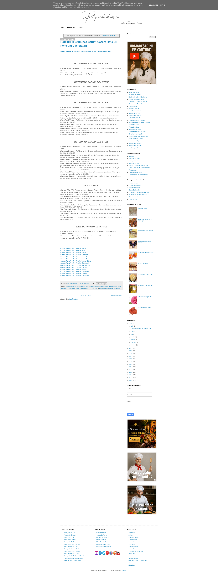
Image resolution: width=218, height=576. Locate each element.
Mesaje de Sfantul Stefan (72, 551)
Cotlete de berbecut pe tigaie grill (141, 328)
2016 (131, 372)
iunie (132, 331)
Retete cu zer (133, 170)
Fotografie (132, 553)
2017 (131, 369)
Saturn (101, 288)
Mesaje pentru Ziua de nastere (73, 558)
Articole (131, 535)
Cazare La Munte (101, 535)
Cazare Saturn (104, 286)
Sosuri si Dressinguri (135, 134)
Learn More (153, 5)
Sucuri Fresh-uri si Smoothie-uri (138, 136)
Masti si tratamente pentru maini (139, 165)
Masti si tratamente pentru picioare (139, 168)
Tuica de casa (133, 199)
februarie (134, 342)
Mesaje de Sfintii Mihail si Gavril (74, 556)
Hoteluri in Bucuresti (102, 537)
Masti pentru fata (134, 161)
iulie (132, 326)
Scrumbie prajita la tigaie (146, 230)
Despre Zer (132, 544)
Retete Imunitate (134, 127)
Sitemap (80, 27)
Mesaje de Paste (69, 542)
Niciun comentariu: (85, 283)
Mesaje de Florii (69, 537)
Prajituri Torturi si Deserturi (137, 120)
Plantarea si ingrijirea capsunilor (139, 192)
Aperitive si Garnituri (135, 95)
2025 (131, 348)
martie (133, 339)
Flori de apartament (135, 185)
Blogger (124, 570)
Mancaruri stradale (134, 118)
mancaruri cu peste (135, 145)
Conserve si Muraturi (135, 104)
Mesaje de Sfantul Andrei (72, 544)
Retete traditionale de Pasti (137, 132)
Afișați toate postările (108, 36)
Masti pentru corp (134, 158)
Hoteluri (114, 286)
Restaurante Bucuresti (103, 544)
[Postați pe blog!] (99, 283)
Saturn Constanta (108, 288)
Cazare (68, 286)
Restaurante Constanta (103, 546)
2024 (131, 351)
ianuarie (133, 345)
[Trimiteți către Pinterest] (105, 283)
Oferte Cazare (80, 288)
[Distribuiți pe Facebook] (103, 283)
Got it (162, 5)
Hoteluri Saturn (71, 288)
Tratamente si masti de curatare (138, 175)
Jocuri (130, 556)
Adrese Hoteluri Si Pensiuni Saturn (72, 51)
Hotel (110, 286)
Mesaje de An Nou (70, 533)
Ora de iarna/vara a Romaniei (138, 560)
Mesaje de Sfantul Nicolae (72, 549)
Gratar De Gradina (134, 190)
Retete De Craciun (134, 125)
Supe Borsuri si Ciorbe (136, 138)
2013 (131, 380)
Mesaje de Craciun (70, 535)
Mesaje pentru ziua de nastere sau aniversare (145, 297)
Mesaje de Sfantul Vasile (71, 553)
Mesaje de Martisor (70, 540)
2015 (131, 375)
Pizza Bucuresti (101, 540)
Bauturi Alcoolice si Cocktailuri (138, 97)
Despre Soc (132, 542)
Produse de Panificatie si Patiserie (139, 122)
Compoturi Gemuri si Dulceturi (138, 102)
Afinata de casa (133, 183)
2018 (131, 367)
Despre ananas (133, 546)
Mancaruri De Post (134, 113)
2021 (131, 359)
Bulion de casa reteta (144, 307)
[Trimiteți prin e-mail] (97, 283)
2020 (131, 361)
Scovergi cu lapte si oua (145, 274)
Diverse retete (133, 106)
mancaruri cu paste (135, 143)
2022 (131, 356)
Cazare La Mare (74, 286)
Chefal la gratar (143, 263)
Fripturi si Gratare (134, 108)
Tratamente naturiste (135, 172)
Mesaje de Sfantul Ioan (71, 546)
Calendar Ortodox (134, 537)
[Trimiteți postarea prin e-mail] (93, 283)
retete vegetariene (134, 148)
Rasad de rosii (133, 197)
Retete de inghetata (135, 129)
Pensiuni (86, 288)
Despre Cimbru (133, 540)
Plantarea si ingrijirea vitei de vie (139, 194)
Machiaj (131, 156)
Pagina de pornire (85, 296)
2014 (131, 377)
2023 (131, 353)
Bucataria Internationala (136, 99)
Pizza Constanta (101, 542)
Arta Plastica (132, 533)
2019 (131, 364)
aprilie (133, 337)
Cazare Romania (94, 286)
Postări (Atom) (73, 299)
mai (132, 334)
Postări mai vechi (116, 296)
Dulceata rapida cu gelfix (146, 252)
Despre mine (71, 27)
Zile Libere (132, 565)
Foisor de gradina (134, 187)
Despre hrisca (133, 549)
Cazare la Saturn (84, 286)
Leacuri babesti (133, 558)
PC (129, 563)
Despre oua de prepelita (136, 551)
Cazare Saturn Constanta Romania (98, 51)
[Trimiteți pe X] (101, 283)
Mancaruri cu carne (135, 115)
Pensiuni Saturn (94, 288)
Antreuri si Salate (134, 92)
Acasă (62, 27)
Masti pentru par (134, 163)
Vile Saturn (117, 288)
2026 (131, 324)
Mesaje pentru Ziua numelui (72, 560)
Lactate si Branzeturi (135, 111)
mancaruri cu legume (135, 141)
